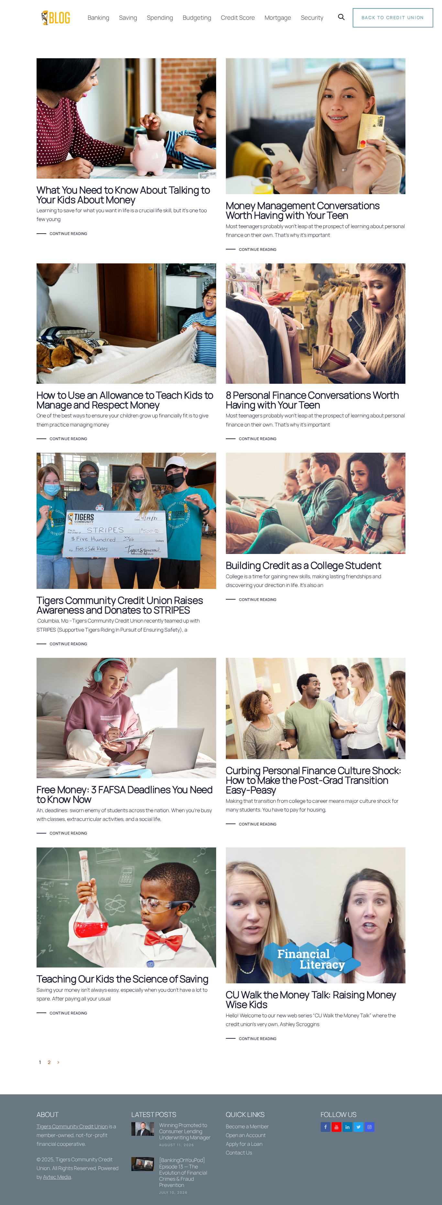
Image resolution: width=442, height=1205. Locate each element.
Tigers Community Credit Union (72, 1126)
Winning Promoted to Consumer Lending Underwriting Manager (173, 1136)
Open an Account (246, 1135)
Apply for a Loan (244, 1143)
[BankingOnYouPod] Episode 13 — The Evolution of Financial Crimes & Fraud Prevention (173, 1177)
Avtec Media (57, 1176)
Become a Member (247, 1126)
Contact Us (239, 1152)
